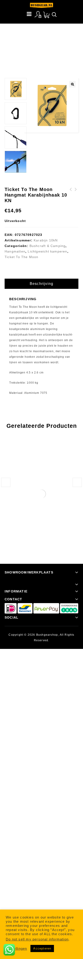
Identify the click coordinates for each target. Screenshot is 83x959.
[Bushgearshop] (41, 5)
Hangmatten (15, 251)
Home (13, 35)
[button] (72, 84)
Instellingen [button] (17, 948)
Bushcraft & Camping (36, 35)
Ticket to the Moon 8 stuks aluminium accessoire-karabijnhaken (75, 200)
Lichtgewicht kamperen (47, 251)
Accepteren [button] (42, 948)
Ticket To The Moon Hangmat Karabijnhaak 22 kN (70, 198)
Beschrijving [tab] (41, 284)
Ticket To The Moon (22, 257)
